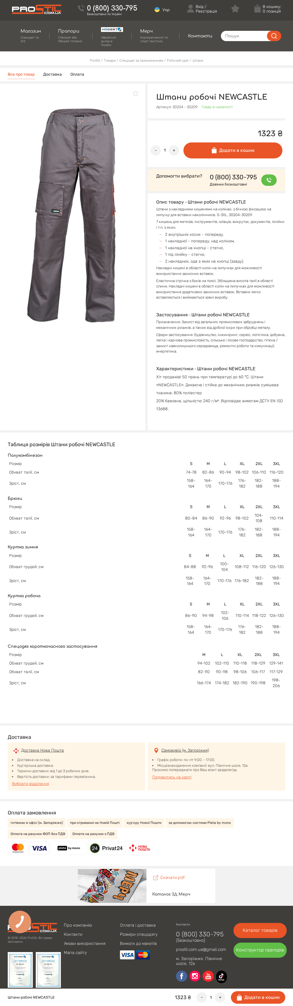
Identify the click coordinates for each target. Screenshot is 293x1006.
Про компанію (78, 925)
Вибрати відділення (30, 783)
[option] (76, 214)
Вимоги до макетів (138, 943)
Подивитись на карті (171, 777)
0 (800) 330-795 (112, 8)
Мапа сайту (75, 952)
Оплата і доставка (138, 925)
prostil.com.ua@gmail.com (201, 949)
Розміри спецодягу (139, 934)
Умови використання (85, 943)
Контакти (73, 934)
